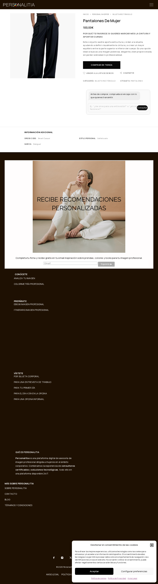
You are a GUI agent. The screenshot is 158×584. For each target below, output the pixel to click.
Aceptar (94, 571)
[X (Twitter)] (71, 558)
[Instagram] (62, 558)
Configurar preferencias (134, 571)
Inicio (86, 14)
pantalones (137, 81)
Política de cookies (98, 578)
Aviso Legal (132, 578)
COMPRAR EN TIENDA (101, 65)
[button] (151, 545)
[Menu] (151, 4)
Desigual (37, 144)
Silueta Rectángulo (122, 14)
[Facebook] (54, 558)
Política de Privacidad (117, 578)
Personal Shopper (100, 14)
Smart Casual (44, 138)
